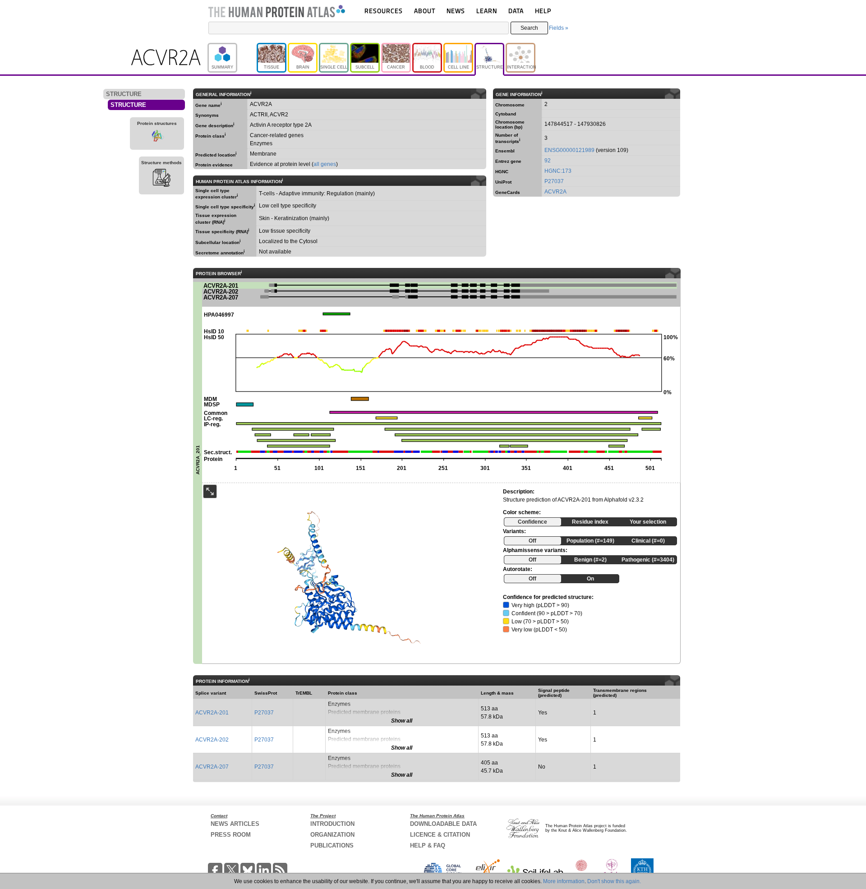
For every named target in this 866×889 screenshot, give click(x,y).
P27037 (554, 181)
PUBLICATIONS (332, 845)
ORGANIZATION (332, 834)
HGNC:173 (557, 171)
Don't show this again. (614, 881)
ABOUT (424, 10)
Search (529, 28)
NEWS (456, 10)
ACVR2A (555, 192)
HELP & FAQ (427, 845)
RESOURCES (383, 10)
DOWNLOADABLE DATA (443, 823)
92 (547, 160)
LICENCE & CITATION (440, 834)
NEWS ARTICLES (235, 823)
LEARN (486, 10)
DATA (516, 10)
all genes (324, 164)
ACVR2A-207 (212, 767)
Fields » (558, 28)
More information (564, 881)
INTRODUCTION (332, 823)
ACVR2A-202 (212, 740)
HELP (543, 10)
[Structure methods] (161, 179)
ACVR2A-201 (212, 712)
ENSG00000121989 (569, 150)
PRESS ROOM (231, 834)
